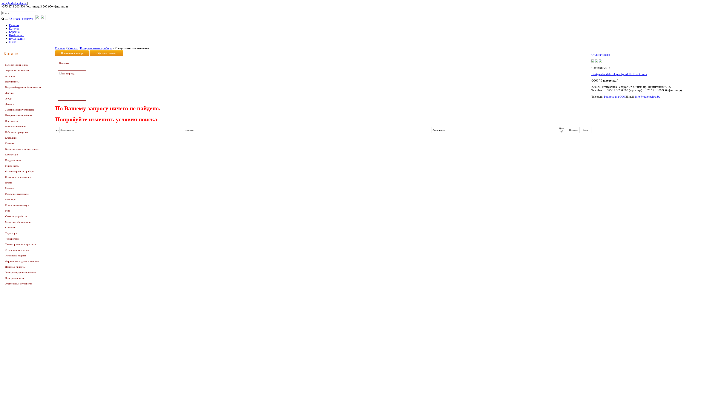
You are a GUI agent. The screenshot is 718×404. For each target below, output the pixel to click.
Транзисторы (12, 238)
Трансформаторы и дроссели (20, 244)
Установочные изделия (17, 250)
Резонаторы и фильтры (17, 205)
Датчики (9, 92)
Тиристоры (11, 233)
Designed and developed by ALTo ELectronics (619, 74)
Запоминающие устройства (19, 109)
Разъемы (9, 188)
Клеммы (9, 143)
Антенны (10, 76)
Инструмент (11, 121)
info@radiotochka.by (14, 3)
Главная (14, 25)
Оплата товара (600, 54)
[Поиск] (6, 19)
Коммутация (11, 154)
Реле (7, 210)
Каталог (14, 28)
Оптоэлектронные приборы (19, 171)
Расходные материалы (17, 193)
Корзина (14, 31)
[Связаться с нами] (11, 18)
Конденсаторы (13, 160)
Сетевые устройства (16, 216)
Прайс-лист (16, 35)
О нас (12, 42)
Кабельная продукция (16, 132)
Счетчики (10, 227)
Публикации (17, 38)
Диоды (9, 98)
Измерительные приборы (18, 115)
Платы (8, 182)
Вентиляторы (12, 81)
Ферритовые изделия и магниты (22, 261)
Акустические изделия (17, 70)
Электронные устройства (18, 283)
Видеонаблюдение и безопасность (23, 87)
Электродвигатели (14, 278)
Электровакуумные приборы (20, 272)
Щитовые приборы (15, 266)
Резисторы (10, 199)
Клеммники (11, 137)
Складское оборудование (18, 222)
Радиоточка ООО (615, 96)
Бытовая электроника (16, 64)
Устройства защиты (15, 255)
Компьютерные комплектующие (22, 149)
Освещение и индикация (18, 177)
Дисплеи (9, 104)
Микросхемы (12, 165)
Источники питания (15, 126)
